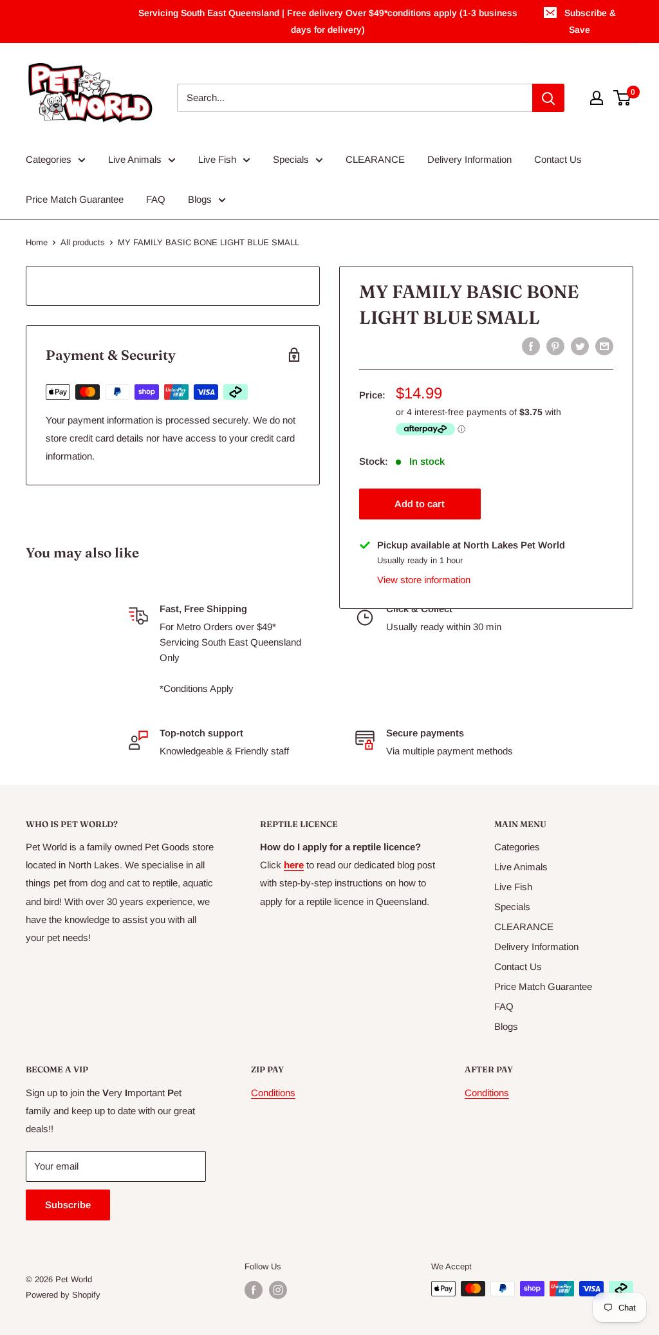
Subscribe (68, 1204)
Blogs (200, 199)
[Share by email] (604, 346)
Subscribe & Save (590, 21)
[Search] (548, 98)
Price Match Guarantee (75, 199)
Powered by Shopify (63, 1295)
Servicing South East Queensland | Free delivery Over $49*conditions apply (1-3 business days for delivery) (327, 21)
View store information (423, 579)
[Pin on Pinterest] (555, 346)
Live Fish (217, 159)
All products (82, 242)
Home (37, 242)
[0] (623, 98)
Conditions (273, 1092)
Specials (291, 159)
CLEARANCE (375, 159)
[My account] (596, 98)
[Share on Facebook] (531, 346)
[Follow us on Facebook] (254, 1290)
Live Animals (135, 159)
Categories (48, 159)
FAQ (155, 199)
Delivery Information (469, 159)
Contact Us (558, 159)
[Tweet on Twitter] (580, 346)
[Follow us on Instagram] (278, 1290)
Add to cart (419, 503)
